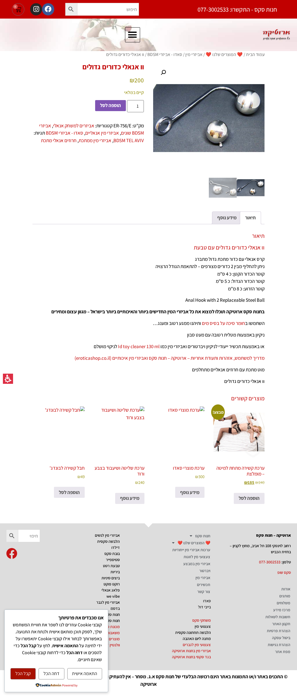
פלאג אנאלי (111, 590)
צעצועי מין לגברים (197, 644)
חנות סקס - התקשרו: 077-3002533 (237, 9)
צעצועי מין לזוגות (197, 556)
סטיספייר (113, 559)
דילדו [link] (115, 547)
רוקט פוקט (112, 584)
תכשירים (203, 584)
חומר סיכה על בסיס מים (223, 323)
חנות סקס (202, 535)
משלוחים (283, 602)
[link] (11, 553)
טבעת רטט (111, 565)
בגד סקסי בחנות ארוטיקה (191, 656)
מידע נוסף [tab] (227, 217)
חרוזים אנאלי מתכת (59, 140)
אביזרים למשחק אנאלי (73, 125)
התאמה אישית (84, 673)
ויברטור (204, 570)
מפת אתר (282, 651)
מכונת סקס (111, 626)
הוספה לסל (110, 105)
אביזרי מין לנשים (107, 535)
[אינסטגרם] (36, 9)
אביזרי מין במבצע (196, 563)
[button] (71, 9)
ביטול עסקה (281, 637)
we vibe (113, 596)
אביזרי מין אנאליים (102, 133)
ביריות (115, 571)
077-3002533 (269, 562)
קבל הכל (23, 673)
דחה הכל (51, 673)
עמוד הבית (255, 54)
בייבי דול (204, 607)
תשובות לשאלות (277, 616)
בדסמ (115, 608)
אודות (285, 589)
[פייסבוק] (48, 9)
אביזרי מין (193, 54)
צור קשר (203, 591)
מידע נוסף (190, 492)
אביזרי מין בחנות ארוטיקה (191, 650)
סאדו (207, 600)
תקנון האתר (281, 623)
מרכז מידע (281, 609)
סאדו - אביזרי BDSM (164, 54)
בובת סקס (112, 553)
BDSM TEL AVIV (128, 140)
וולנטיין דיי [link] (112, 645)
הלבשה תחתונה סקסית (193, 632)
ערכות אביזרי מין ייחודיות (191, 549)
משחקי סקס (201, 620)
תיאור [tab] (250, 217)
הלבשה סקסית (108, 541)
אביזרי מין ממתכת (95, 140)
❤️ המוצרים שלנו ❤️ (224, 54)
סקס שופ (284, 572)
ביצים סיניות (111, 578)
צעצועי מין (203, 626)
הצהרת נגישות (279, 644)
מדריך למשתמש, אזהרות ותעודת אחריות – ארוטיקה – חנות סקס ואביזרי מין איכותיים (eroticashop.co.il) (170, 358)
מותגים (284, 595)
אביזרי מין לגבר (108, 602)
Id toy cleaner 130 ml (139, 346)
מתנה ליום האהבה (197, 638)
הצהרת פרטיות (278, 630)
